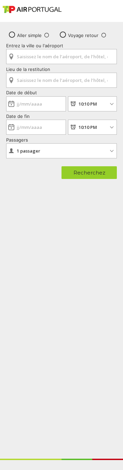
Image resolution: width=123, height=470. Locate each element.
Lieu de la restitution (28, 69)
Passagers (17, 140)
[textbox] (61, 56)
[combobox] (61, 54)
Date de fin (18, 116)
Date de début (21, 92)
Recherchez (89, 172)
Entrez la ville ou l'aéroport (34, 45)
